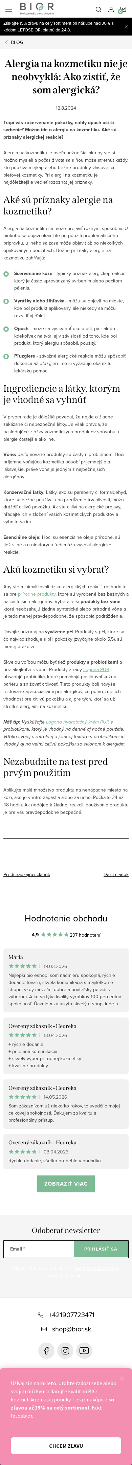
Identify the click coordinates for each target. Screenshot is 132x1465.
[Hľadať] (98, 9)
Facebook (46, 1351)
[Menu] (9, 9)
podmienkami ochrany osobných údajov (83, 1272)
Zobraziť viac (66, 1184)
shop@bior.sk (71, 1329)
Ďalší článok (116, 874)
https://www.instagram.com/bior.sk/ (65, 1351)
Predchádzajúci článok (26, 874)
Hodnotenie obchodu (66, 918)
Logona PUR (96, 669)
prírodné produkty (37, 594)
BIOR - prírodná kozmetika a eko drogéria (84, 1351)
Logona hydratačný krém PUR (77, 722)
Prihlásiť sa (100, 1249)
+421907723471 (71, 1315)
